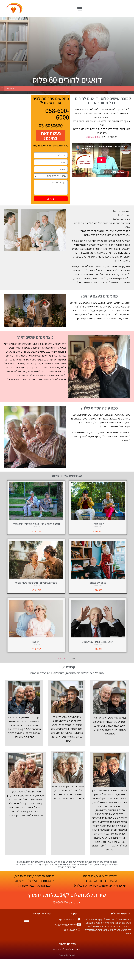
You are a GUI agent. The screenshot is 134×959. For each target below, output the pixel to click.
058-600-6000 (93, 137)
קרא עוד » (97, 531)
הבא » (59, 658)
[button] (80, 9)
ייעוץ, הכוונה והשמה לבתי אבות (97, 641)
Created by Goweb (67, 955)
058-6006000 (60, 902)
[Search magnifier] (2, 88)
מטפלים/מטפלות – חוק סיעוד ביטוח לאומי (36, 582)
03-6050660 (51, 125)
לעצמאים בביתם (98, 582)
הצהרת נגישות (67, 944)
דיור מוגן (36, 641)
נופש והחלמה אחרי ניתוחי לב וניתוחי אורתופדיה (36, 524)
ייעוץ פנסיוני (98, 524)
